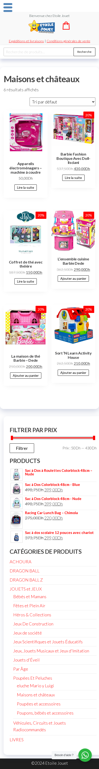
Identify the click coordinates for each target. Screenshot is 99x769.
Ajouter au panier (73, 278)
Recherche (84, 51)
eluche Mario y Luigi (35, 685)
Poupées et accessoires (39, 703)
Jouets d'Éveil (26, 659)
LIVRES (17, 739)
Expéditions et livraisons (26, 41)
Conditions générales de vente (68, 41)
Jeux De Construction (33, 623)
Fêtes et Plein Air (29, 605)
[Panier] (66, 28)
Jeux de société (27, 632)
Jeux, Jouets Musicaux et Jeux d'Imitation (51, 650)
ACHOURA (20, 561)
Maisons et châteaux (36, 694)
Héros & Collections (32, 614)
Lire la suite (25, 187)
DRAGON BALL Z (26, 579)
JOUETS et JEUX (26, 589)
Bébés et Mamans (29, 596)
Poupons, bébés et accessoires (45, 712)
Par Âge (20, 669)
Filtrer (22, 448)
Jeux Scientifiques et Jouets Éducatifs (48, 641)
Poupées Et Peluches (32, 678)
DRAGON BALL (24, 570)
